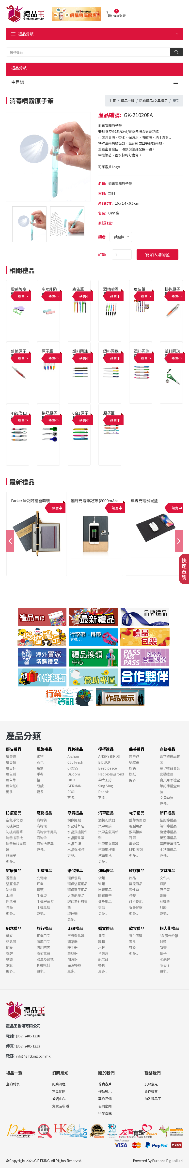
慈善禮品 (136, 749)
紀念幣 (11, 941)
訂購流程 (59, 1083)
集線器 (134, 843)
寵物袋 (42, 820)
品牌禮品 (17, 506)
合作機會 (151, 1091)
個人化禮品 (169, 928)
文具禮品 (160, 100)
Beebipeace (107, 768)
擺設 (9, 947)
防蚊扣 (11, 889)
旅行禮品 (44, 928)
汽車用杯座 (106, 849)
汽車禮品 (106, 813)
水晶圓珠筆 (75, 837)
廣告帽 (11, 762)
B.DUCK (104, 762)
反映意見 (151, 1083)
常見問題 (59, 1091)
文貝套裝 (166, 797)
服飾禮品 (44, 749)
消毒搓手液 (14, 837)
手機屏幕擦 (45, 901)
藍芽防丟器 (137, 820)
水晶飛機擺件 (77, 831)
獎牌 (9, 953)
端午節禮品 (168, 825)
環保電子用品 (77, 889)
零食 (132, 941)
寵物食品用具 (47, 831)
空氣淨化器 (14, 820)
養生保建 (135, 935)
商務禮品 (167, 749)
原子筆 (47, 351)
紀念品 (103, 959)
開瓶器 (11, 901)
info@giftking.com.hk (33, 1056)
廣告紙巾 (12, 785)
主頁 (112, 100)
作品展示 (105, 1091)
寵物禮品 (44, 813)
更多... (10, 791)
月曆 (163, 907)
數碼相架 (135, 831)
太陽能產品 (75, 895)
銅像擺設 (74, 820)
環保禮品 (75, 870)
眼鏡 (40, 785)
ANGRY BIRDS (109, 756)
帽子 (163, 953)
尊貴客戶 (105, 1083)
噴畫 (163, 947)
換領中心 (59, 1098)
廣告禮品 (170, 366)
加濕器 (72, 959)
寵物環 (42, 825)
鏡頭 (40, 889)
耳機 (40, 883)
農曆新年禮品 (170, 843)
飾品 (132, 877)
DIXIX (71, 779)
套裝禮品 (166, 774)
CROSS (72, 768)
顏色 (101, 236)
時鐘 (9, 907)
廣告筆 (78, 289)
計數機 (165, 901)
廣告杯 (11, 768)
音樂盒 (103, 953)
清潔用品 (43, 941)
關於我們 (106, 1073)
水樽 (9, 895)
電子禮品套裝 (170, 768)
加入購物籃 (159, 255)
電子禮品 (136, 813)
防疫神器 (12, 825)
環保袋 (72, 913)
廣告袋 (11, 756)
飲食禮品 (136, 928)
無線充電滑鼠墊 (144, 500)
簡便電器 (43, 953)
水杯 (101, 947)
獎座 (9, 935)
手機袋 (42, 895)
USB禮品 (75, 928)
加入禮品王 (152, 1098)
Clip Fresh (75, 762)
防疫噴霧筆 (14, 831)
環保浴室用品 (77, 883)
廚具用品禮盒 (170, 779)
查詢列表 (119, 15)
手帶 (40, 774)
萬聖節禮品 (168, 837)
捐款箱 (134, 762)
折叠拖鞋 (43, 965)
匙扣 (101, 941)
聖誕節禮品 (168, 820)
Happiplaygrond (111, 774)
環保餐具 (74, 877)
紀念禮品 (13, 928)
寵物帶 (42, 837)
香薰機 (11, 877)
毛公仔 (165, 965)
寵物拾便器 (45, 843)
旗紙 (132, 774)
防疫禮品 (146, 100)
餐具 (101, 965)
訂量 (101, 254)
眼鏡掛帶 (105, 895)
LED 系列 (136, 849)
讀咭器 (72, 941)
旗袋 (132, 768)
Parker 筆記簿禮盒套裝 (30, 500)
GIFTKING (41, 1160)
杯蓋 (132, 895)
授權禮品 (106, 749)
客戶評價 (105, 1098)
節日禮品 (167, 813)
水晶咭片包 (75, 825)
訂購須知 (60, 1073)
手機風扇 (43, 907)
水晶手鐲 (74, 843)
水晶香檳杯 (75, 849)
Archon (73, 756)
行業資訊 (105, 1113)
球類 (101, 883)
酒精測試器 (106, 820)
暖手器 (72, 947)
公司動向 (105, 1106)
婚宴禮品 (106, 928)
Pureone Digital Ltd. (167, 1160)
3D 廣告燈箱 (169, 935)
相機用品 (43, 935)
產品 (176, 100)
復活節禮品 (168, 831)
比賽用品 (105, 889)
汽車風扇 (105, 825)
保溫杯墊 (74, 965)
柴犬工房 (105, 779)
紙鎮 (9, 959)
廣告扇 (11, 774)
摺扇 (101, 907)
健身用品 (105, 901)
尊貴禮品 (76, 506)
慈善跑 (134, 756)
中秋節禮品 (168, 849)
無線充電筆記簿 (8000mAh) (94, 500)
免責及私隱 (60, 1106)
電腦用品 (135, 825)
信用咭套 (43, 947)
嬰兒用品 (135, 883)
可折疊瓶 (135, 901)
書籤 (163, 895)
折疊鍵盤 (135, 907)
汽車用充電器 (108, 843)
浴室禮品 (12, 883)
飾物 (40, 756)
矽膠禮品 (136, 870)
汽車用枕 (105, 855)
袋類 (40, 768)
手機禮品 (136, 506)
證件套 (134, 889)
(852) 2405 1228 (28, 1035)
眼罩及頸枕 (45, 959)
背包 (40, 762)
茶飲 (132, 947)
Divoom (73, 774)
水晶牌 (165, 959)
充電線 (42, 877)
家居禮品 (13, 870)
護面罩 (11, 855)
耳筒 (132, 837)
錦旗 (9, 965)
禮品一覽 (127, 100)
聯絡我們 (152, 1073)
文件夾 (165, 877)
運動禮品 (106, 870)
